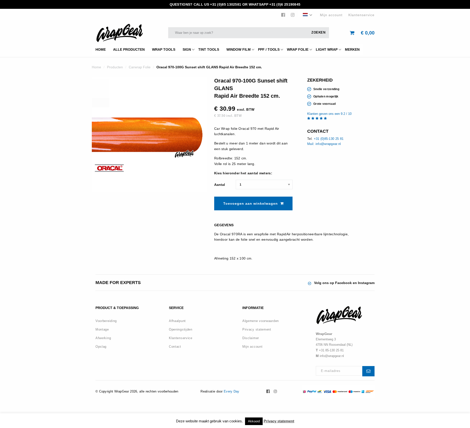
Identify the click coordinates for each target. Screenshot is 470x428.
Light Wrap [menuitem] (327, 49)
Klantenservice (361, 15)
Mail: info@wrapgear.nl (324, 144)
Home (96, 67)
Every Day (231, 391)
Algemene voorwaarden (260, 321)
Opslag (100, 346)
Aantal (219, 185)
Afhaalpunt (177, 321)
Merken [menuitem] (352, 49)
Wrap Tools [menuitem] (163, 49)
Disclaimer (250, 338)
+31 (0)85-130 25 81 (329, 139)
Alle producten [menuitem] (129, 49)
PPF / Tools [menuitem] (269, 49)
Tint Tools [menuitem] (208, 49)
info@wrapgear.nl (332, 356)
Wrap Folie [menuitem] (297, 49)
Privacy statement (256, 329)
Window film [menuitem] (238, 49)
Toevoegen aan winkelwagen (250, 203)
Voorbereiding (106, 321)
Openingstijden (180, 329)
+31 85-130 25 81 (331, 350)
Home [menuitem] (100, 49)
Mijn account (331, 15)
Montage (102, 329)
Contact (175, 346)
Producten (115, 67)
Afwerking (103, 338)
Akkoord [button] (254, 421)
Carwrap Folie (140, 67)
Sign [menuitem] (187, 49)
